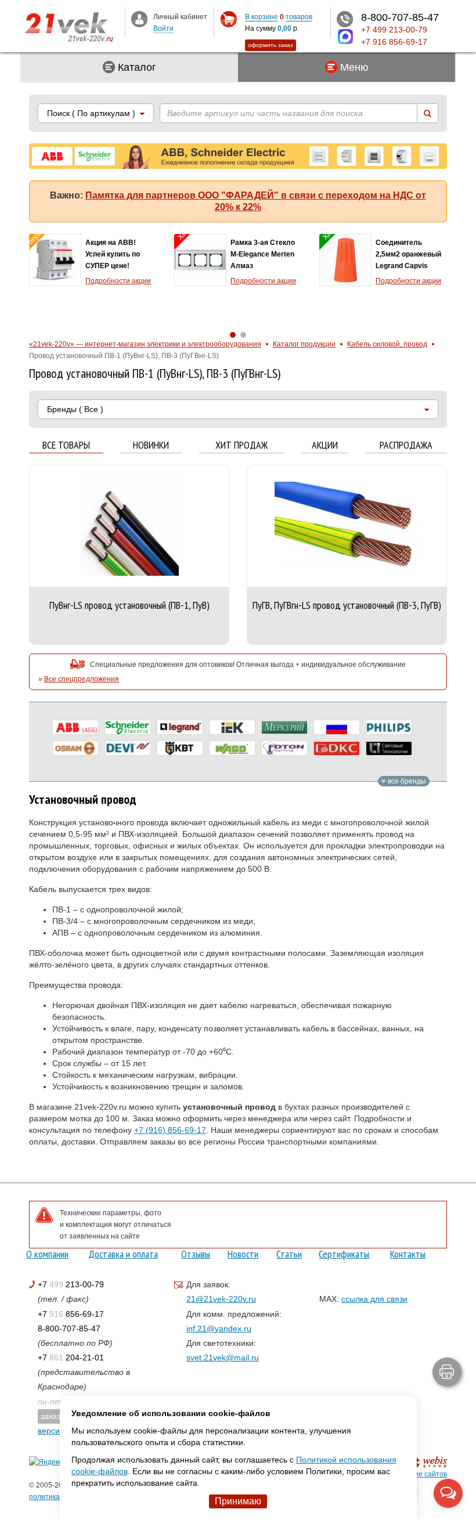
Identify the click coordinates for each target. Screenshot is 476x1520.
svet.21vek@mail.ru (222, 1357)
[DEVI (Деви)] (127, 748)
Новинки (151, 445)
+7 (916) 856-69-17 (170, 1130)
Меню (353, 67)
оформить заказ (270, 45)
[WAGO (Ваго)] (232, 748)
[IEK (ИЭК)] (232, 727)
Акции (325, 445)
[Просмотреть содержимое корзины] (228, 19)
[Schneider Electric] (127, 727)
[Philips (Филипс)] (389, 727)
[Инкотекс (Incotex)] (284, 727)
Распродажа (406, 445)
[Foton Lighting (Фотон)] (284, 748)
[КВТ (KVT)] (180, 748)
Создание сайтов (418, 1474)
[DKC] (336, 748)
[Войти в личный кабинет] (139, 19)
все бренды (406, 781)
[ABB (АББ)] (75, 727)
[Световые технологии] (389, 748)
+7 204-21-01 (71, 1357)
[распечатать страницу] (446, 1372)
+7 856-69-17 (71, 1314)
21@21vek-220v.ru (221, 1299)
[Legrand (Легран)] (180, 727)
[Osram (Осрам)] (75, 748)
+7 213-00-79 (71, 1284)
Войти (163, 28)
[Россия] (336, 727)
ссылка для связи (374, 1299)
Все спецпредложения (81, 679)
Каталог (135, 67)
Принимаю (238, 1501)
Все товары (66, 445)
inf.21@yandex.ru (218, 1328)
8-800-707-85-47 (69, 1328)
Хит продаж (241, 445)
